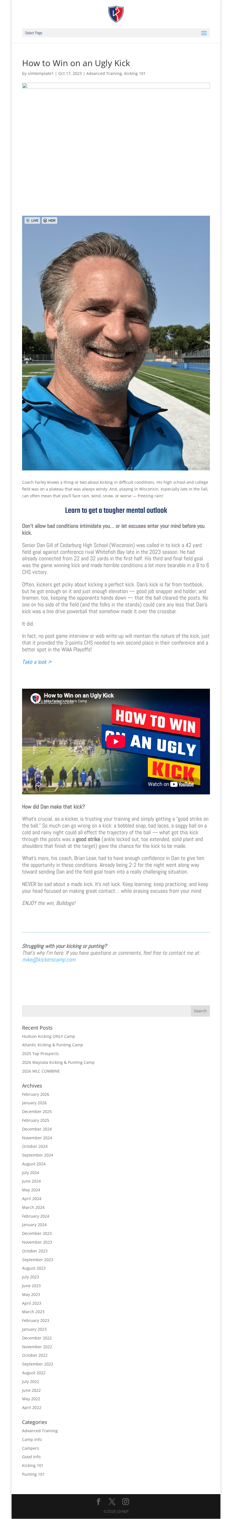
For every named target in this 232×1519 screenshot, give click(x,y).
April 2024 (31, 1198)
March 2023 (33, 1311)
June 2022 (31, 1390)
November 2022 (37, 1346)
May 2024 (31, 1189)
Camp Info (32, 1439)
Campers (30, 1448)
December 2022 (37, 1338)
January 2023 (34, 1329)
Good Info (31, 1456)
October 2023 (35, 1251)
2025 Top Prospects (40, 1053)
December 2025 (37, 1111)
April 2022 (31, 1407)
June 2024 (31, 1181)
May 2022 (31, 1398)
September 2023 (37, 1259)
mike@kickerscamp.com (48, 959)
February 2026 (35, 1094)
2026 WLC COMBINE (41, 1071)
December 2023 (37, 1233)
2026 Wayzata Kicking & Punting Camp (58, 1062)
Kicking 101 (135, 73)
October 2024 (35, 1146)
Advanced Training (104, 73)
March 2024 (33, 1207)
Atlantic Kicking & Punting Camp (52, 1044)
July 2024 (30, 1172)
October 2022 (35, 1355)
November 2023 (37, 1242)
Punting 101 (33, 1474)
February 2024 (35, 1216)
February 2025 (35, 1120)
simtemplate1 (41, 73)
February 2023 (35, 1320)
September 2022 (37, 1364)
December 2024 (37, 1129)
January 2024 (34, 1224)
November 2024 (37, 1137)
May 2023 (31, 1294)
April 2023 (31, 1303)
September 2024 (37, 1155)
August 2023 (34, 1268)
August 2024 (34, 1163)
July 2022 (30, 1381)
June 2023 (31, 1285)
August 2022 (34, 1372)
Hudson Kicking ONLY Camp (48, 1036)
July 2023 (30, 1277)
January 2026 (34, 1102)
